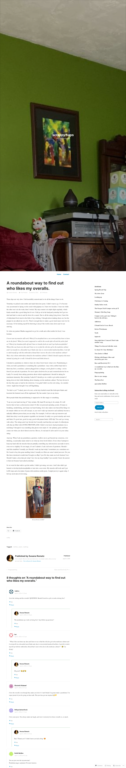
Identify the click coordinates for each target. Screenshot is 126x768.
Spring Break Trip (100, 290)
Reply (12, 605)
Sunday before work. (101, 305)
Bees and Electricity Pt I (61, 570)
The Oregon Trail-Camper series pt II (107, 308)
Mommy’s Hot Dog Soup (102, 312)
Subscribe (99, 407)
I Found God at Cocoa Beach (104, 325)
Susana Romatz (12, 292)
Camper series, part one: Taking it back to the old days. (105, 317)
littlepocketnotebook (20, 710)
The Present (24, 292)
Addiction (98, 322)
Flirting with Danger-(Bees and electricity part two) (104, 358)
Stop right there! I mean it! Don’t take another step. (107, 341)
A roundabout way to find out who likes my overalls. (107, 368)
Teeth (96, 333)
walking (25, 547)
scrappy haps (63, 135)
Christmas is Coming (101, 301)
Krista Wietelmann (101, 329)
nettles (15, 547)
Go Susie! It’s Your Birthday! (104, 350)
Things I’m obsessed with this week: (106, 346)
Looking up (98, 297)
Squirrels (97, 336)
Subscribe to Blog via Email (104, 390)
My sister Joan (99, 293)
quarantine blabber (101, 384)
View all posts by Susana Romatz (32, 561)
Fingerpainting (11, 570)
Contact (66, 274)
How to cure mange (101, 376)
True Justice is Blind (101, 353)
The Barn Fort (99, 380)
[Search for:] (104, 419)
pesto (20, 547)
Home (59, 274)
